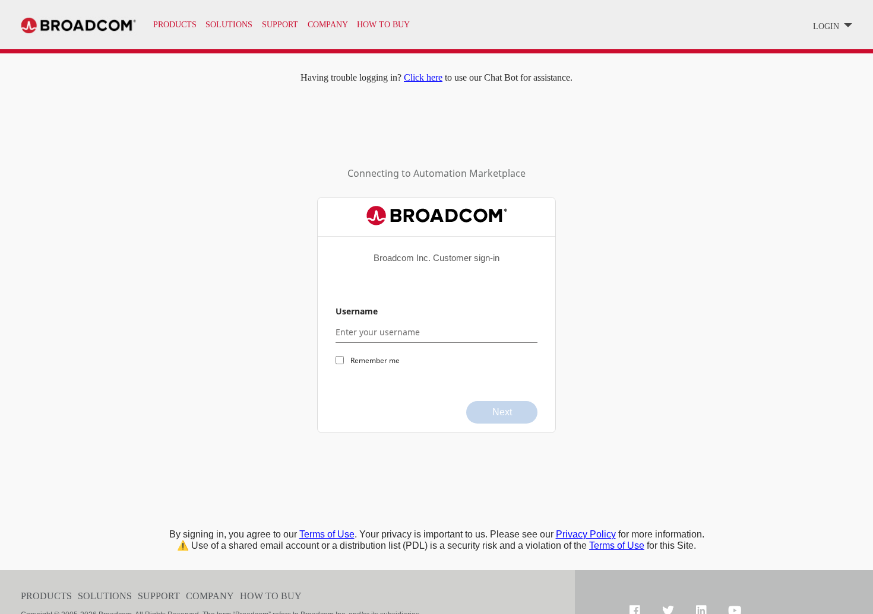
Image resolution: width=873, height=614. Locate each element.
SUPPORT (280, 24)
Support (159, 596)
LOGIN (827, 26)
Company (210, 596)
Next (502, 412)
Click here (423, 77)
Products (175, 24)
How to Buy (271, 596)
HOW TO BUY (383, 24)
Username (357, 311)
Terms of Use (327, 534)
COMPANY (328, 24)
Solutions (228, 24)
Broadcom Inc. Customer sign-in (436, 258)
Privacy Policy (586, 534)
